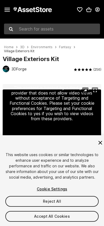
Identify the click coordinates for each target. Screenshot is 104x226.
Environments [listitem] (42, 47)
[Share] (85, 90)
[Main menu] (7, 9)
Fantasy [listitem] (65, 47)
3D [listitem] (22, 47)
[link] (80, 9)
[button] (89, 9)
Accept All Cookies (52, 216)
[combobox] (52, 29)
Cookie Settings (52, 189)
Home (9, 47)
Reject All (52, 201)
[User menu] (97, 9)
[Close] (100, 143)
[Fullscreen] (95, 90)
